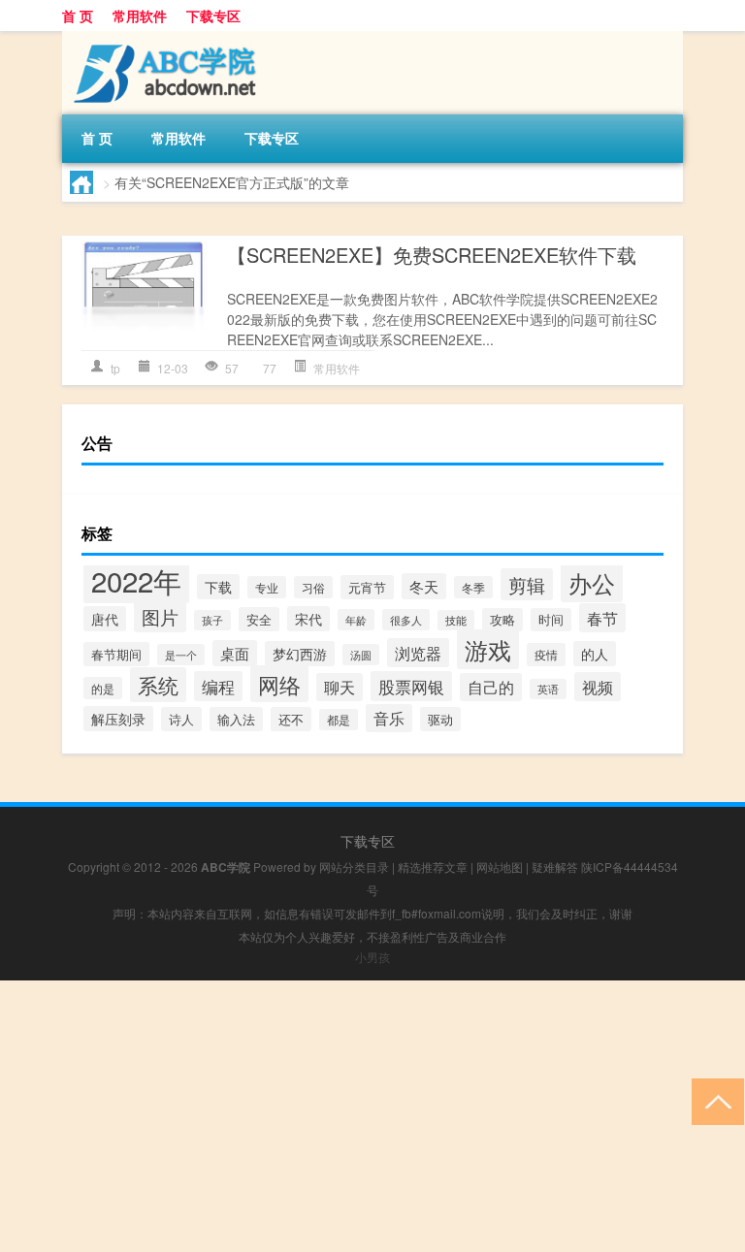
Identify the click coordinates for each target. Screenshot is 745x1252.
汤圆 (361, 654)
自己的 (491, 687)
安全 (259, 619)
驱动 (440, 719)
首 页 (77, 15)
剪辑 (526, 584)
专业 (266, 587)
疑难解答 (555, 866)
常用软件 (140, 15)
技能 (456, 620)
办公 (591, 582)
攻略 (502, 619)
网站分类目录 (354, 866)
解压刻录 (118, 718)
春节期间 (116, 654)
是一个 (181, 654)
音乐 (389, 718)
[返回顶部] (713, 1100)
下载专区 (213, 15)
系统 (158, 684)
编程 (218, 686)
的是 (102, 688)
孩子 (212, 620)
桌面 (234, 653)
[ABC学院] (164, 38)
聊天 (339, 687)
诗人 (181, 719)
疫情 (546, 654)
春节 (602, 617)
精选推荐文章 (433, 866)
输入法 (236, 719)
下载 (218, 586)
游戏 (488, 649)
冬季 (473, 587)
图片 (160, 616)
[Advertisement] (372, 1116)
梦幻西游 (300, 653)
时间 (551, 619)
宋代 (308, 618)
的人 (594, 653)
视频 (597, 686)
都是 (338, 719)
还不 (291, 719)
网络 (279, 683)
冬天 (423, 586)
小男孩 (372, 956)
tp (115, 368)
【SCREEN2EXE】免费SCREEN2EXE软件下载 (431, 255)
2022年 (136, 580)
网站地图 (499, 866)
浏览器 (418, 652)
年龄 (356, 619)
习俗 (313, 587)
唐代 (104, 618)
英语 (548, 689)
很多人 (406, 619)
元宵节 (367, 587)
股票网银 (411, 686)
